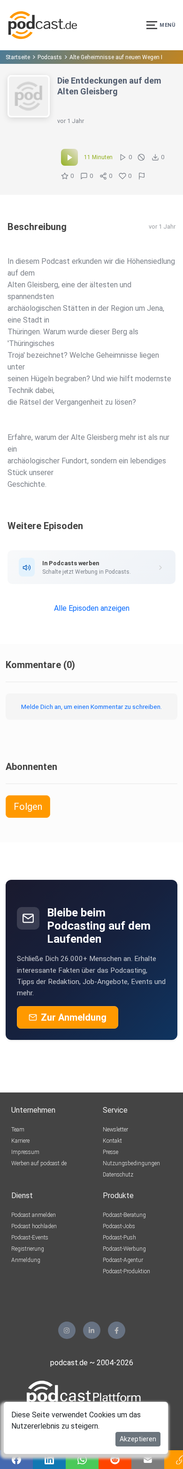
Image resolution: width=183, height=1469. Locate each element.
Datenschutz (118, 1174)
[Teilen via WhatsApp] (82, 1459)
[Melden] (141, 176)
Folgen (28, 806)
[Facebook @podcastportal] (116, 1330)
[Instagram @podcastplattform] (67, 1330)
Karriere (20, 1141)
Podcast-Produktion (126, 1271)
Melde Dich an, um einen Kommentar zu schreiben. (91, 706)
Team (17, 1129)
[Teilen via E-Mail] (147, 1459)
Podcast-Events (29, 1237)
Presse (110, 1152)
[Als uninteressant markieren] (141, 157)
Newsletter (115, 1129)
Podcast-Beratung (124, 1215)
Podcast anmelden (33, 1215)
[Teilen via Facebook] (16, 1459)
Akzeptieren (138, 1439)
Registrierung (27, 1249)
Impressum (25, 1152)
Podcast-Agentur (123, 1260)
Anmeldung (25, 1260)
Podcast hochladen (34, 1226)
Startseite (18, 57)
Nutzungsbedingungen (131, 1163)
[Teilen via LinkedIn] (49, 1459)
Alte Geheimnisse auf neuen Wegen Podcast (125, 57)
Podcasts (50, 57)
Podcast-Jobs (119, 1226)
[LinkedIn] (91, 1330)
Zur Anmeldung (74, 1017)
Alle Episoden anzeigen (92, 608)
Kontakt (112, 1141)
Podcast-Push (119, 1237)
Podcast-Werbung (124, 1249)
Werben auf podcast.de (39, 1163)
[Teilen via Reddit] (115, 1459)
